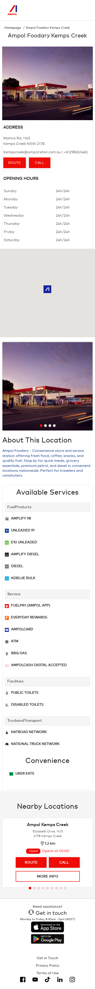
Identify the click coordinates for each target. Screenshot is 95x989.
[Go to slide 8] (61, 888)
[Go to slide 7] (56, 888)
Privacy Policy (47, 965)
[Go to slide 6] (52, 888)
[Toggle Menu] (84, 10)
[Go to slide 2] (45, 425)
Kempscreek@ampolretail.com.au (32, 152)
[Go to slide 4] (54, 425)
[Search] (66, 10)
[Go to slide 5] (47, 888)
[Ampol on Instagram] (72, 979)
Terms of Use (47, 973)
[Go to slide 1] (41, 425)
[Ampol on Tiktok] (47, 979)
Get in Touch (47, 958)
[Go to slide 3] (50, 425)
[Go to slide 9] (65, 888)
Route (14, 163)
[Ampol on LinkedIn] (60, 979)
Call (39, 163)
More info (47, 876)
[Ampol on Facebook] (22, 979)
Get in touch (51, 913)
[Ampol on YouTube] (35, 979)
